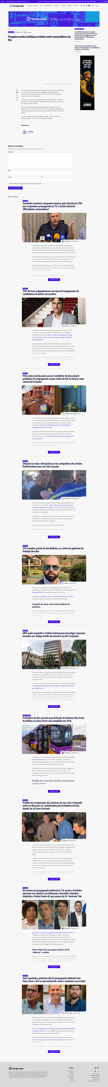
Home (9, 29)
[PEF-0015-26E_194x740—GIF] (87, 82)
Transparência (48, 5)
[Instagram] (92, 1071)
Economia (13, 29)
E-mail (9, 177)
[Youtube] (95, 1071)
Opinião (70, 5)
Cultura (63, 5)
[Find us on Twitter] (81, 6)
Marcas (76, 5)
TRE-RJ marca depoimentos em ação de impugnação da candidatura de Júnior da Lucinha (87, 47)
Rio (41, 5)
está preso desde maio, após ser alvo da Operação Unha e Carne (53, 596)
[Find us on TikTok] (86, 6)
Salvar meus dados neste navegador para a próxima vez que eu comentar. (26, 183)
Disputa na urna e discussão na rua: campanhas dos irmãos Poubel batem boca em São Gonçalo (75, 1)
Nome (9, 170)
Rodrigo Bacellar (37, 592)
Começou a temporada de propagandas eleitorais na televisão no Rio (52, 932)
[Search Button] (92, 6)
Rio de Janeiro (26, 715)
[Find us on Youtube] (89, 6)
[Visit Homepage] (16, 5)
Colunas (29, 5)
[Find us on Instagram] (83, 6)
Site (42, 177)
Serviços (56, 5)
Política (35, 5)
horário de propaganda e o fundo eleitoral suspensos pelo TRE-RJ (51, 1040)
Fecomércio (24, 94)
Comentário (11, 152)
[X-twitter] (90, 1071)
